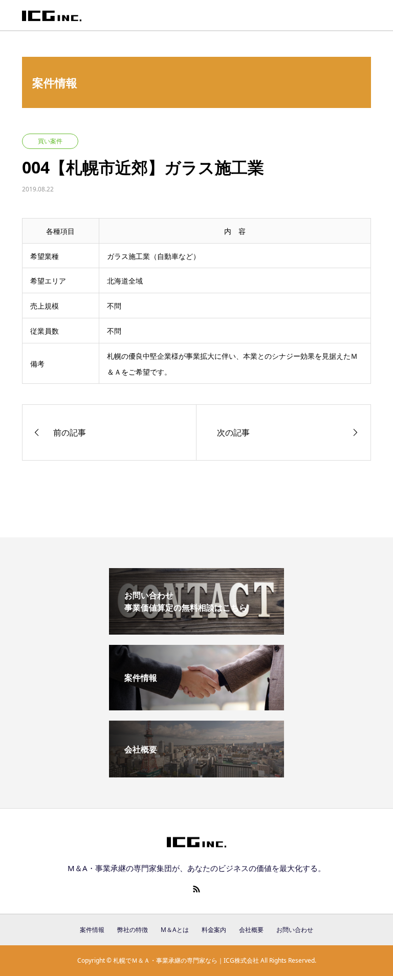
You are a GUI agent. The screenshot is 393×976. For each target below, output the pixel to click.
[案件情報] (196, 706)
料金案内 (214, 929)
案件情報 (92, 929)
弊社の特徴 (132, 929)
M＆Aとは (175, 929)
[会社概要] (196, 773)
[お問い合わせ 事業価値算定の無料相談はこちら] (196, 630)
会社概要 (251, 929)
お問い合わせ (294, 929)
